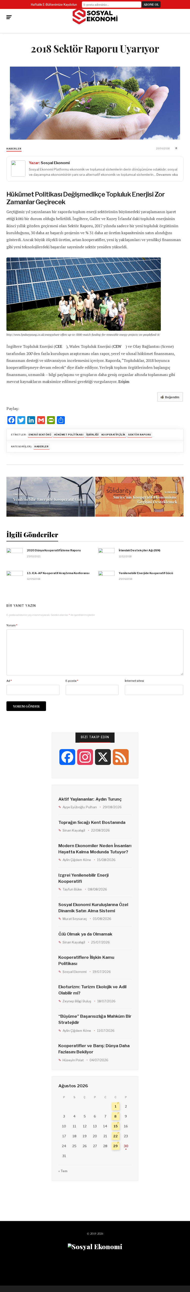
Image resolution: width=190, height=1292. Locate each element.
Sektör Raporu (139, 434)
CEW (117, 346)
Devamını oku (167, 175)
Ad (9, 681)
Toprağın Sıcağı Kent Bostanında (91, 822)
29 (115, 1146)
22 (115, 1136)
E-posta (72, 681)
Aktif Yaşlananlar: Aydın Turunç (90, 799)
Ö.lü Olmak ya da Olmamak (85, 934)
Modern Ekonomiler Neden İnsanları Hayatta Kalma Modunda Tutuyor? (94, 848)
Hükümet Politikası (69, 434)
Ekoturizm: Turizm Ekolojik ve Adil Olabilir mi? (92, 989)
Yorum (11, 625)
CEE (58, 346)
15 (116, 1126)
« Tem (62, 1171)
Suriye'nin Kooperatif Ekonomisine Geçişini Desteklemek (145, 499)
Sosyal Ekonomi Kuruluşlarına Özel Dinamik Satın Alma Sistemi (93, 907)
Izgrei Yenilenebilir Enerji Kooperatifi (83, 878)
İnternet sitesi (134, 681)
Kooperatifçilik (113, 434)
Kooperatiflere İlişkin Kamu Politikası (86, 960)
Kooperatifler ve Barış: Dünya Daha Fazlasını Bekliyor (94, 1048)
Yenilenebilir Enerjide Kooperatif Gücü (48, 499)
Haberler (14, 148)
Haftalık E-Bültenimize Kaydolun (54, 4)
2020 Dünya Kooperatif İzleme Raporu (54, 550)
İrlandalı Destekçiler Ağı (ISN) (139, 550)
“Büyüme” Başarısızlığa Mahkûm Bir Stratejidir (94, 1019)
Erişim (123, 381)
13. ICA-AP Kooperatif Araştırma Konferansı (58, 573)
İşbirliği (92, 434)
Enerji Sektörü (40, 434)
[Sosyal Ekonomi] (95, 16)
